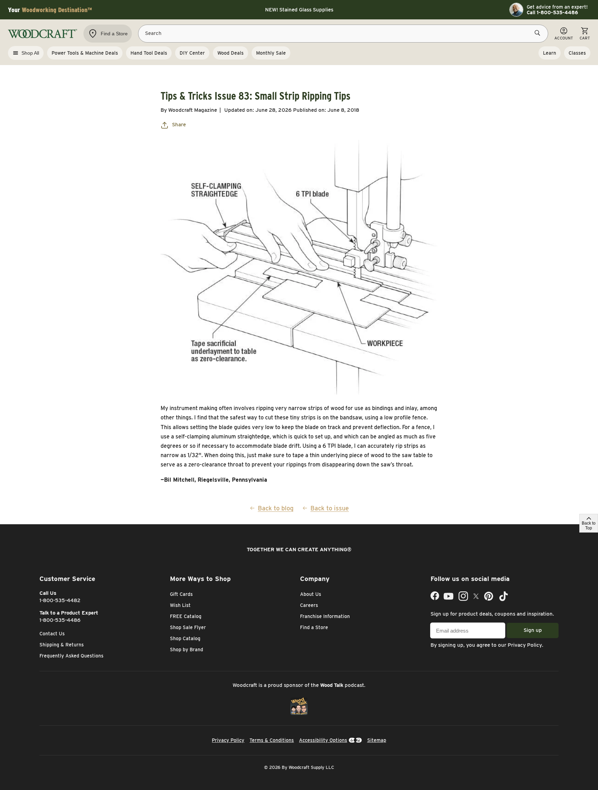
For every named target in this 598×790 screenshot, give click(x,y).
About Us (310, 594)
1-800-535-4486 (60, 620)
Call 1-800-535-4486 (552, 12)
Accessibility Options (323, 740)
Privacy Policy (525, 645)
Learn (549, 53)
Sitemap (376, 740)
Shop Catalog (185, 638)
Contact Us (52, 633)
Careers (309, 605)
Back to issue (329, 508)
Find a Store (314, 627)
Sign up (533, 630)
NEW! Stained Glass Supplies (299, 10)
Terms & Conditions (272, 740)
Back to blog (275, 508)
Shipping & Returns (61, 644)
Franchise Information (325, 616)
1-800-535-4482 (60, 600)
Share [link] (179, 124)
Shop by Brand (186, 649)
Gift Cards (181, 594)
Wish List (180, 605)
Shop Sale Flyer (188, 627)
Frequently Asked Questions (71, 656)
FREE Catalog (185, 616)
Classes (577, 53)
